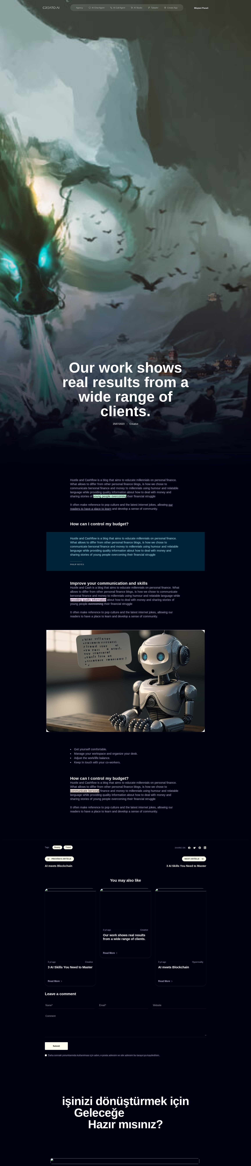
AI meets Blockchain (173, 967)
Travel (68, 847)
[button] (201, 8)
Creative (134, 424)
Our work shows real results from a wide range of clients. (124, 937)
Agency (79, 8)
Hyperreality (197, 962)
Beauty (57, 847)
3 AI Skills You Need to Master (70, 967)
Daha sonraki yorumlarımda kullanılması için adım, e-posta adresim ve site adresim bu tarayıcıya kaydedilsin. (104, 1055)
